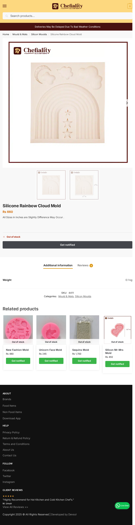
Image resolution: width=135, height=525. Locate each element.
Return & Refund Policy (16, 438)
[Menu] (8, 6)
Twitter (7, 476)
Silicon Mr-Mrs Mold (114, 351)
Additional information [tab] (58, 265)
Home (6, 34)
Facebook (9, 470)
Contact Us (9, 455)
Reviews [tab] (85, 265)
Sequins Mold (80, 349)
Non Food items (13, 412)
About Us (8, 449)
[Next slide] (127, 103)
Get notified (18, 360)
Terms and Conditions (16, 444)
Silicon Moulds (39, 34)
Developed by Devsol (64, 514)
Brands (7, 399)
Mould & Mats (19, 34)
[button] (129, 6)
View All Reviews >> (15, 507)
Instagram (9, 482)
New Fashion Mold (17, 349)
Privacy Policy (11, 432)
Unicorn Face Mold (50, 349)
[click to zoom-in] (67, 103)
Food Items (9, 405)
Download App (12, 418)
